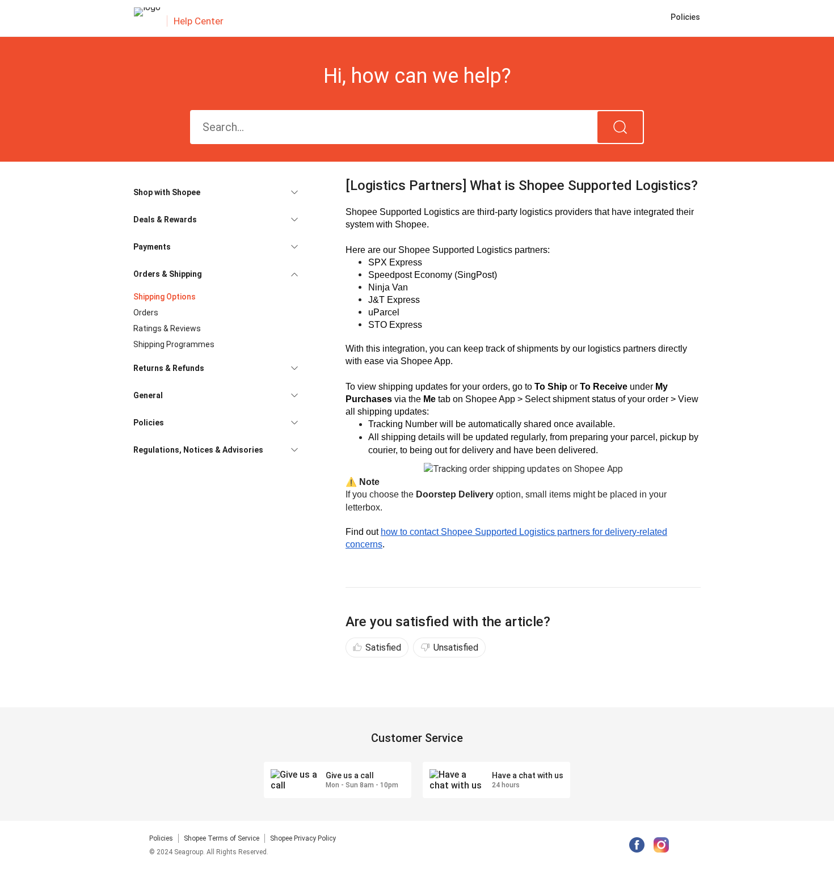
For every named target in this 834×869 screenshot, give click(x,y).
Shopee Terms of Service (221, 838)
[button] (215, 192)
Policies (161, 838)
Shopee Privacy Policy (303, 838)
